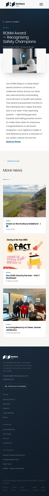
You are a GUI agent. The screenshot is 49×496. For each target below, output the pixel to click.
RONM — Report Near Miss (13, 468)
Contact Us (7, 443)
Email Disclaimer (24, 488)
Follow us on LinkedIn (17, 386)
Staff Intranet (36, 488)
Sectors (6, 408)
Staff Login (43, 488)
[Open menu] (41, 4)
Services (6, 404)
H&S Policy (7, 464)
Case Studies (8, 413)
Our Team (7, 434)
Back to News (12, 22)
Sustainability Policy (11, 459)
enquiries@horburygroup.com (15, 376)
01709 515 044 (8, 379)
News (5, 417)
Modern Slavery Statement (14, 455)
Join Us (6, 438)
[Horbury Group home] (15, 4)
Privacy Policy (6, 488)
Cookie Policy (14, 488)
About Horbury (9, 399)
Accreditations (9, 429)
